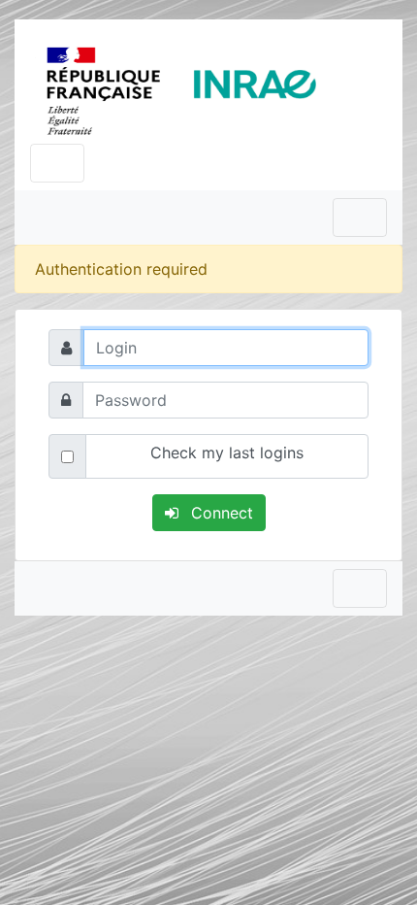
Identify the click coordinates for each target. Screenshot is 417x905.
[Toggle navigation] (57, 163)
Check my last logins (227, 452)
